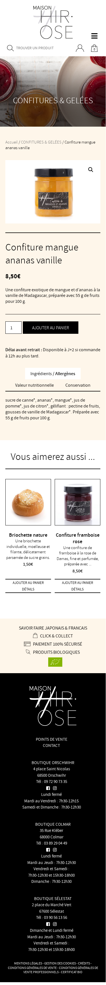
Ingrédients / (52, 373)
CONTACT (51, 745)
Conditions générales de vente (32, 968)
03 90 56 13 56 (55, 917)
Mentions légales (28, 963)
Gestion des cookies (60, 963)
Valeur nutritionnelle (34, 385)
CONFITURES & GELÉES (41, 142)
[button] (91, 170)
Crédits (84, 963)
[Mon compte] (82, 48)
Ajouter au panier (50, 327)
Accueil (11, 142)
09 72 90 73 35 (55, 781)
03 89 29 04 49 (55, 843)
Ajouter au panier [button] (28, 582)
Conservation (77, 385)
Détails (28, 589)
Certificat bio (71, 972)
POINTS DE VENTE (51, 739)
